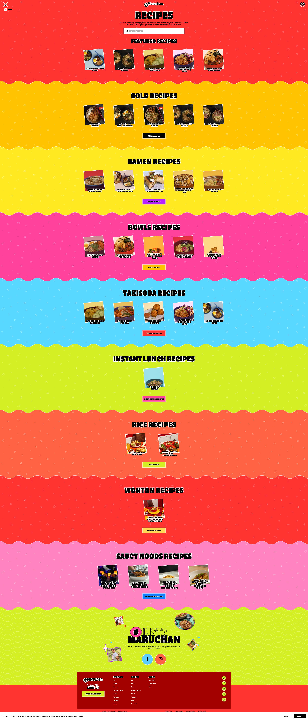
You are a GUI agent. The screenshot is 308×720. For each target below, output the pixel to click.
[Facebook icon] (147, 659)
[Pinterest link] (224, 700)
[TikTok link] (224, 678)
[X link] (224, 694)
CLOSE (286, 716)
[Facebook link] (224, 683)
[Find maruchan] (302, 4)
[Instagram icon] (160, 659)
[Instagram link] (224, 689)
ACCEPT (299, 716)
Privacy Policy (60, 716)
